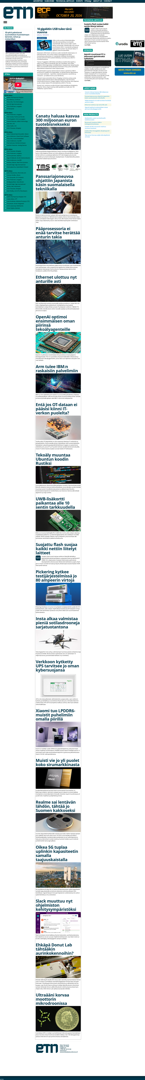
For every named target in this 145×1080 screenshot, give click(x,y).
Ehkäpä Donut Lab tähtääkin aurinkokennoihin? (54, 949)
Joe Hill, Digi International (14, 104)
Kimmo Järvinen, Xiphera (14, 156)
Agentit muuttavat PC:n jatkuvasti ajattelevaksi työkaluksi (94, 56)
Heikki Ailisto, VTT (12, 199)
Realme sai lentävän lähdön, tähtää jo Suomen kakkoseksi (56, 806)
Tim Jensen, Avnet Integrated (15, 203)
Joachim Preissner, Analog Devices (17, 145)
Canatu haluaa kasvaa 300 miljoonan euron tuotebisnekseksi (57, 120)
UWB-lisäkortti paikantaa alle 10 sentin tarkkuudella (55, 503)
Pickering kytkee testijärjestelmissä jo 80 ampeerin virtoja (56, 576)
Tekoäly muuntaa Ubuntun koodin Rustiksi (53, 459)
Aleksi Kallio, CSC (12, 126)
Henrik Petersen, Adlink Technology (17, 121)
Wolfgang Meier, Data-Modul (15, 182)
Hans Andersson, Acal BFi (14, 141)
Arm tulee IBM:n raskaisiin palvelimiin (57, 368)
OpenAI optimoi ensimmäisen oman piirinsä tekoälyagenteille (55, 323)
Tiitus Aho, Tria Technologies (15, 102)
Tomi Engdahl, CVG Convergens (16, 119)
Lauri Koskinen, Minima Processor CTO (18, 201)
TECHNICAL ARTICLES (65, 1)
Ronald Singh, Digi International (16, 165)
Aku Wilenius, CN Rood (13, 99)
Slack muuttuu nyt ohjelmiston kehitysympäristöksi (56, 905)
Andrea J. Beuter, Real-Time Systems (17, 162)
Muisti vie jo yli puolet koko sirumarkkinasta (57, 762)
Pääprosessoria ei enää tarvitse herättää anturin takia (58, 233)
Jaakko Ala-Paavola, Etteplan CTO (16, 197)
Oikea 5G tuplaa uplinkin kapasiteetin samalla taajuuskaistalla (57, 853)
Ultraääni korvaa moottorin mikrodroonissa (52, 999)
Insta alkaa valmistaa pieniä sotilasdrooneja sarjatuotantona (58, 623)
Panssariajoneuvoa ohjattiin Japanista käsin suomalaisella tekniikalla (55, 182)
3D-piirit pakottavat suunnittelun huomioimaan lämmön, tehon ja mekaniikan (17, 35)
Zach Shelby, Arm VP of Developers (17, 191)
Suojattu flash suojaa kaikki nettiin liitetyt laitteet (56, 549)
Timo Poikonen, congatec (14, 106)
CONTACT (108, 1)
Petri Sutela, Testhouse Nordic (16, 117)
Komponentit (42, 38)
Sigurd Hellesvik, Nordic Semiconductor (18, 158)
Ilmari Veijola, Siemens (13, 208)
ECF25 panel (10, 109)
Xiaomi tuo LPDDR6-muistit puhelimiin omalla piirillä (55, 715)
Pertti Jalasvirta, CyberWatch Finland (17, 167)
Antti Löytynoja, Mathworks (15, 206)
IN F (6, 28)
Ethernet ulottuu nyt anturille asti (56, 279)
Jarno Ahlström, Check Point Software (18, 136)
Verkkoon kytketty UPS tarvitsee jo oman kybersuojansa (57, 666)
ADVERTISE (38, 1)
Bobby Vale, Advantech (13, 186)
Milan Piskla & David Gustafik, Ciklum (18, 134)
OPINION (88, 50)
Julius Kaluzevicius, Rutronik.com (16, 173)
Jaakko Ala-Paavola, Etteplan (15, 97)
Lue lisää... (9, 68)
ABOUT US (97, 1)
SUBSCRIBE (49, 1)
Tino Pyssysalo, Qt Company (15, 177)
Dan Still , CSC (11, 124)
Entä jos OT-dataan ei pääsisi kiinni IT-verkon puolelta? (56, 409)
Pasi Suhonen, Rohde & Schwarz (16, 143)
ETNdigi (88, 1)
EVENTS (79, 1)
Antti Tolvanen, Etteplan (14, 128)
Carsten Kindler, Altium (13, 175)
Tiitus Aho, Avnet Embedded (15, 138)
